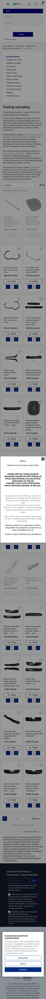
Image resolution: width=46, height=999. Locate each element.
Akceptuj (23, 970)
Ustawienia (23, 958)
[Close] (43, 459)
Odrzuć (23, 964)
